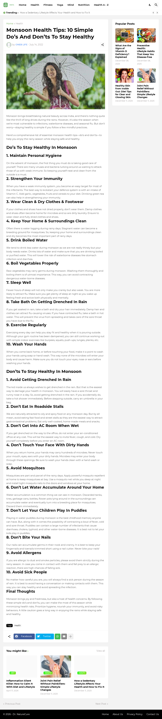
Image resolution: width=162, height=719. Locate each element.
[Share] (102, 44)
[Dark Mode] (150, 5)
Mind (71, 4)
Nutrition (84, 4)
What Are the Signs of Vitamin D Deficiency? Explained (123, 51)
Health (35, 4)
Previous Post (12, 703)
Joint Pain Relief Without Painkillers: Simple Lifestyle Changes (52, 685)
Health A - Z (101, 4)
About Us (118, 714)
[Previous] (153, 12)
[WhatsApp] (57, 636)
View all (101, 651)
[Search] (156, 5)
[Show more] (70, 636)
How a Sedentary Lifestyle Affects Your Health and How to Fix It (55, 12)
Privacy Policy (135, 714)
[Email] (64, 636)
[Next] (157, 12)
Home (22, 4)
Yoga (60, 4)
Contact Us (152, 714)
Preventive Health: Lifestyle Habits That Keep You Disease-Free (146, 51)
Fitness (48, 4)
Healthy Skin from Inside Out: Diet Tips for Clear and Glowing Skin (123, 91)
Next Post (101, 703)
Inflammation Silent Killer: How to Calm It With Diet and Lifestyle (20, 683)
